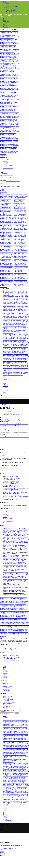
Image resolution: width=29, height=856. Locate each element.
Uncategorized (7, 402)
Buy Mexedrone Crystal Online (10, 482)
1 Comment (16, 481)
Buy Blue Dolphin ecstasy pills (10, 485)
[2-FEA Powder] (16, 551)
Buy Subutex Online (8, 699)
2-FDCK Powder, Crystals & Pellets (12, 545)
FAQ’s (4, 670)
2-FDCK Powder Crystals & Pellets (12, 477)
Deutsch (8, 3)
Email (2, 452)
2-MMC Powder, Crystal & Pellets (11, 584)
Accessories (6, 511)
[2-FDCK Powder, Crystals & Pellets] (16, 544)
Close (1, 470)
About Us (5, 683)
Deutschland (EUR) (11, 10)
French (8, 4)
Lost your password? (5, 186)
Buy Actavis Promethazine (9, 479)
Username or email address (7, 177)
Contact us (5, 674)
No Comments (16, 478)
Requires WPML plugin (12, 6)
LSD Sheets (6, 162)
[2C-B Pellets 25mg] (8, 593)
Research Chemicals (8, 168)
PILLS (4, 166)
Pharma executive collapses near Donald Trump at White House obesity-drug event (15, 488)
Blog (4, 669)
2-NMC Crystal (16, 590)
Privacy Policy (21, 832)
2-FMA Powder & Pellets (9, 569)
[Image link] (14, 636)
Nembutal (5, 707)
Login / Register (7, 820)
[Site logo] (9, 91)
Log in (2, 183)
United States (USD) (11, 9)
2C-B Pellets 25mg (19, 593)
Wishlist (5, 676)
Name (2, 449)
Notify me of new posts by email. (10, 465)
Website (2, 455)
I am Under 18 (12, 848)
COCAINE (6, 159)
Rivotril (5, 705)
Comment (3, 436)
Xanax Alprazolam (7, 696)
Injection (5, 161)
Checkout (5, 673)
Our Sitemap (6, 690)
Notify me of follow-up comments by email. (12, 462)
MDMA (5, 163)
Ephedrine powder (7, 698)
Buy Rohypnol (6, 706)
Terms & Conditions (8, 686)
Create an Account (8, 175)
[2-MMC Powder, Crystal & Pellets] (16, 583)
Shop (4, 667)
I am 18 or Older (4, 848)
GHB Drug (6, 700)
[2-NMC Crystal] (7, 590)
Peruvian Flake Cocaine (9, 702)
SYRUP (5, 169)
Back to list (2, 426)
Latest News (6, 689)
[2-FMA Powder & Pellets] (16, 567)
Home (1, 402)
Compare (5, 677)
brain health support (8, 505)
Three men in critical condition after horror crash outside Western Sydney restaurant (15, 493)
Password (3, 180)
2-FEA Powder (7, 552)
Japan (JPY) (9, 12)
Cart (7, 390)
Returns (5, 684)
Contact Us (6, 687)
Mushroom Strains (7, 165)
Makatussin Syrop (7, 703)
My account (6, 671)
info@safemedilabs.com (11, 395)
